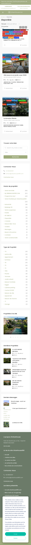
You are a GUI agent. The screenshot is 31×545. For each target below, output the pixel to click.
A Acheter (8, 235)
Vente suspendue (10, 210)
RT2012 (7, 213)
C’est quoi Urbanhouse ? (19, 408)
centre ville (8, 254)
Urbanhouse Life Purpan (12, 495)
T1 (5, 301)
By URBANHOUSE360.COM (12, 193)
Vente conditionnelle (11, 238)
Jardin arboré (9, 279)
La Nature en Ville (17, 422)
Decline (15, 538)
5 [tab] (21, 337)
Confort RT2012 (9, 290)
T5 (5, 262)
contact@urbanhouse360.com (8, 8)
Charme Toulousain (18, 31)
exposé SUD (8, 296)
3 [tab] (16, 337)
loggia (7, 285)
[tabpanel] (15, 325)
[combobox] (13, 24)
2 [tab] (14, 337)
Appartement (9, 257)
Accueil (7, 454)
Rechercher (15, 157)
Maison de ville (9, 293)
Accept (15, 534)
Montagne (8, 229)
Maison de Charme (11, 298)
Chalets (7, 226)
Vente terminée (9, 190)
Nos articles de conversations (13, 466)
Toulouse (16, 37)
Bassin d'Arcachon (10, 232)
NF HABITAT (8, 215)
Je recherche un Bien (11, 463)
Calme (10, 31)
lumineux (7, 260)
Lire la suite (7, 446)
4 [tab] (18, 337)
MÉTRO (12, 33)
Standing (5, 37)
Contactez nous (9, 177)
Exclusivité (8, 204)
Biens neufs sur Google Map (13, 492)
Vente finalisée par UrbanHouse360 (16, 199)
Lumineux (8, 33)
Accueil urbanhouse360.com (13, 490)
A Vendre (7, 221)
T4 (5, 251)
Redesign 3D (8, 207)
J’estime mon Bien (10, 457)
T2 (5, 268)
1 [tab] (11, 337)
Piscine (7, 274)
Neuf (16, 33)
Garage (7, 304)
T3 (5, 265)
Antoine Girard (9, 88)
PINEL (19, 33)
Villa (6, 271)
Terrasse (7, 276)
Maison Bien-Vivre (10, 224)
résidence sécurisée (18, 35)
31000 (7, 31)
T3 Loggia (11, 37)
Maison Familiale (10, 282)
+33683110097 (8, 6)
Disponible (8, 218)
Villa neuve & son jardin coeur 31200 (15, 75)
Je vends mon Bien (10, 460)
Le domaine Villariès (10, 118)
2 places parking (10, 287)
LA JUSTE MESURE (17, 349)
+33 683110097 (9, 171)
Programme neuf (10, 196)
